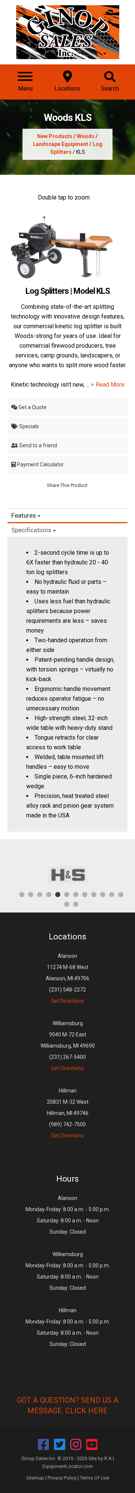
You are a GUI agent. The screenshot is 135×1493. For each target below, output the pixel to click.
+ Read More (107, 384)
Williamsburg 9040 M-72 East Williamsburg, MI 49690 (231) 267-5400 (67, 1045)
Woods (85, 136)
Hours (67, 1178)
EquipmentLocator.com (67, 1466)
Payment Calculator (40, 464)
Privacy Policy (62, 1478)
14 (76, 904)
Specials (28, 426)
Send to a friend (37, 445)
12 (121, 894)
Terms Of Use (94, 1478)
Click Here (86, 1410)
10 (103, 894)
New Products (54, 136)
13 (67, 904)
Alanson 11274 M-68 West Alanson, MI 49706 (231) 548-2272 (67, 978)
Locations (67, 936)
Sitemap (35, 1478)
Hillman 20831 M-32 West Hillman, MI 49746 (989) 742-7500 (67, 1113)
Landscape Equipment (60, 144)
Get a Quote (31, 407)
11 (112, 894)
